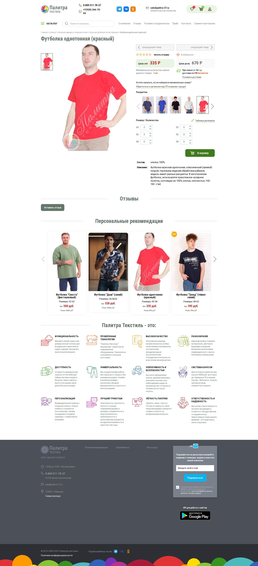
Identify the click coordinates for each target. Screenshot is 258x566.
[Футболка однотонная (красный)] (203, 105)
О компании (124, 23)
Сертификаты (122, 447)
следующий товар (200, 47)
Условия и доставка (191, 77)
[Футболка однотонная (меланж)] (189, 105)
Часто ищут (152, 447)
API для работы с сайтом (195, 507)
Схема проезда (52, 496)
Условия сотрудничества (156, 23)
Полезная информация (96, 447)
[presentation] (138, 106)
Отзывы (137, 23)
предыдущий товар (151, 47)
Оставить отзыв (52, 207)
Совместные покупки (204, 23)
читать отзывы (161, 54)
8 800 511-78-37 (92, 5)
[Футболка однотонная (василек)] (162, 105)
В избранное (187, 55)
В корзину (203, 153)
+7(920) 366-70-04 (92, 11)
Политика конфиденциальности (57, 555)
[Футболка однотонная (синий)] (148, 105)
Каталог (52, 23)
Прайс (175, 23)
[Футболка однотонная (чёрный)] (175, 105)
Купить (69, 263)
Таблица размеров (205, 120)
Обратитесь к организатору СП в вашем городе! (161, 86)
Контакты (186, 23)
